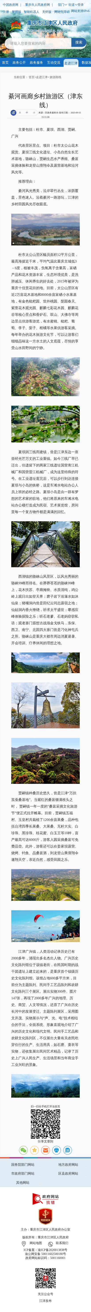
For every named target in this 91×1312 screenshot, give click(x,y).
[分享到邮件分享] (45, 1150)
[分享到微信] (23, 1150)
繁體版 (16, 12)
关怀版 (46, 12)
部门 (61, 4)
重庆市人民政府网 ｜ (39, 4)
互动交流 (53, 62)
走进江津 (71, 63)
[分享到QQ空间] (34, 1150)
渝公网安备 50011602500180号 (45, 1254)
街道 (71, 4)
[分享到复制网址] (67, 1150)
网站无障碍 (62, 12)
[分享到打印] (56, 1150)
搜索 (78, 42)
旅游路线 (55, 77)
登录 (81, 4)
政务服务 (36, 62)
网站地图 (36, 1243)
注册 (6, 12)
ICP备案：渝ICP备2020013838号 (45, 1250)
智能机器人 (31, 12)
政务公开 (19, 62)
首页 (5, 62)
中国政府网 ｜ (12, 4)
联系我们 (62, 1243)
